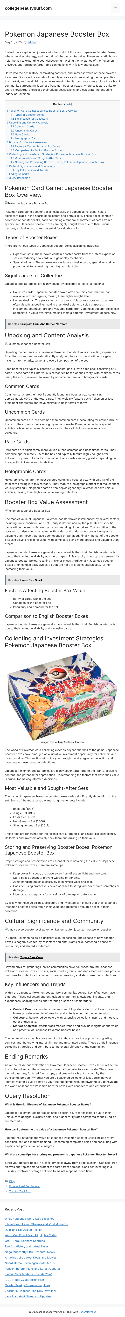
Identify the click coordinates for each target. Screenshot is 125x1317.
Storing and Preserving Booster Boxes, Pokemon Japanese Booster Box (57, 162)
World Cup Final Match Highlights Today (31, 1235)
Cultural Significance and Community (31, 166)
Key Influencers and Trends (29, 170)
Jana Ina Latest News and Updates (28, 1296)
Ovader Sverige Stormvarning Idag (27, 1285)
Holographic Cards (25, 138)
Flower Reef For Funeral (24, 1186)
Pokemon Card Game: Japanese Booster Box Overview (42, 110)
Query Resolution (18, 178)
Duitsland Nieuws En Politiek (23, 1229)
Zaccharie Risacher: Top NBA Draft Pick (30, 1290)
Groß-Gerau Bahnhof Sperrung (25, 1241)
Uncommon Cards (24, 130)
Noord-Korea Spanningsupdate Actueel (30, 1263)
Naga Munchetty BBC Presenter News (30, 1252)
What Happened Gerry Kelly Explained (30, 1218)
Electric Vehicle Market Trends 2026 (28, 1274)
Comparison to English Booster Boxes (36, 150)
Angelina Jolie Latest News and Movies (30, 1257)
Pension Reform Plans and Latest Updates (33, 1268)
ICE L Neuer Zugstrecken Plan (24, 1279)
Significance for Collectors (29, 118)
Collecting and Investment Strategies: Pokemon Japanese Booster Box (52, 154)
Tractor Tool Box (20, 1191)
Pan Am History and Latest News (27, 1246)
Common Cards (22, 126)
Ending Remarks (18, 174)
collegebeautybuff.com (28, 8)
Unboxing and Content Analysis (27, 122)
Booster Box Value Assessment (27, 142)
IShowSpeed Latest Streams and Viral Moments (36, 1224)
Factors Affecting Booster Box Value (35, 146)
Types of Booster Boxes (27, 114)
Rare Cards (20, 134)
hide (68, 104)
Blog (12, 1181)
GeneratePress (87, 1311)
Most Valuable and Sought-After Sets (36, 158)
